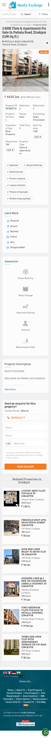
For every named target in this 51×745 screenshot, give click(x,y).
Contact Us (28, 702)
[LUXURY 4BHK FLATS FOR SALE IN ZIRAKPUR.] (11, 498)
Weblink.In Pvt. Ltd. (34, 715)
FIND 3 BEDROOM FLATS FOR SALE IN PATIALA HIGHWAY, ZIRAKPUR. (32, 611)
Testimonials (39, 699)
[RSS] (25, 705)
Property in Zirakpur (22, 22)
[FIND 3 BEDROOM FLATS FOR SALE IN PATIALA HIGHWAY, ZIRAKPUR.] (11, 617)
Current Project (14, 693)
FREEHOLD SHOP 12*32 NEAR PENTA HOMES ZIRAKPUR (33, 522)
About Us (20, 690)
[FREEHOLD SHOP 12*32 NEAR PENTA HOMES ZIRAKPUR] (11, 528)
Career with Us (13, 702)
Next (45, 70)
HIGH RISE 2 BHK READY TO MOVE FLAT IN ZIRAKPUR (33, 552)
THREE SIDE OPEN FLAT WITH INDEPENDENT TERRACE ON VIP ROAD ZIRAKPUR (33, 642)
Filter (44, 14)
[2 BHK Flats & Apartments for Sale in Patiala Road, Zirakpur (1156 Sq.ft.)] (25, 85)
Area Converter (30, 696)
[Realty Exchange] (25, 5)
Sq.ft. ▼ (38, 137)
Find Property (35, 690)
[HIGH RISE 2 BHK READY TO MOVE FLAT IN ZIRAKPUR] (11, 557)
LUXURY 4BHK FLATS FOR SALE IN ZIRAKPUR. (33, 493)
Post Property (31, 693)
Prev (6, 70)
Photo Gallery (23, 699)
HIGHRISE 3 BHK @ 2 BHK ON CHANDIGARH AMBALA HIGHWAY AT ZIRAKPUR (34, 582)
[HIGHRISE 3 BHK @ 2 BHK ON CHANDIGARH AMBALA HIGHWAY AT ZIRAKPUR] (11, 589)
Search (27, 14)
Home (8, 22)
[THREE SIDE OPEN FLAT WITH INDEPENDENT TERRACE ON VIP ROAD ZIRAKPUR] (11, 647)
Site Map (41, 702)
